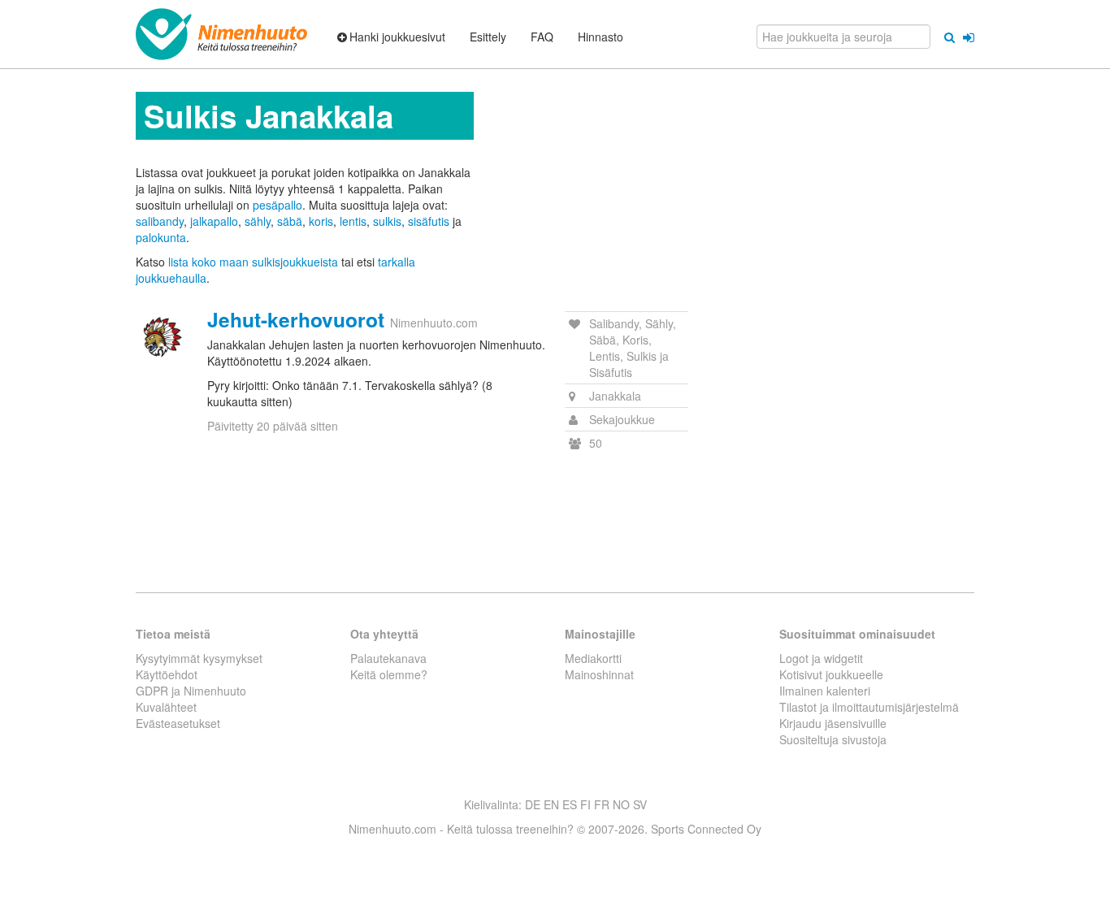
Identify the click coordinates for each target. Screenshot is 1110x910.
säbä (289, 221)
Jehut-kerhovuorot (295, 319)
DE (532, 804)
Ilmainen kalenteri (824, 690)
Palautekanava (388, 658)
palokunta (161, 237)
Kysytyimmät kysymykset (199, 658)
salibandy (160, 221)
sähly (258, 221)
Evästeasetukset (178, 723)
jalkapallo (214, 221)
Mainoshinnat (599, 674)
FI (585, 804)
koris (321, 221)
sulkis (387, 221)
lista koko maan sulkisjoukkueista (253, 262)
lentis (353, 221)
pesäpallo (277, 205)
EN (551, 804)
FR (601, 804)
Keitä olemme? (388, 674)
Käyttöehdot (166, 674)
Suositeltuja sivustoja (833, 739)
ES (569, 804)
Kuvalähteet (166, 707)
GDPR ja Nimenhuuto (191, 690)
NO (621, 804)
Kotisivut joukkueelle (831, 674)
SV (640, 804)
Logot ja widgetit (821, 658)
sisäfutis (428, 221)
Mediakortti (593, 658)
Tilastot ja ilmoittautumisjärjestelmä (869, 707)
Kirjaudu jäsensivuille (833, 723)
